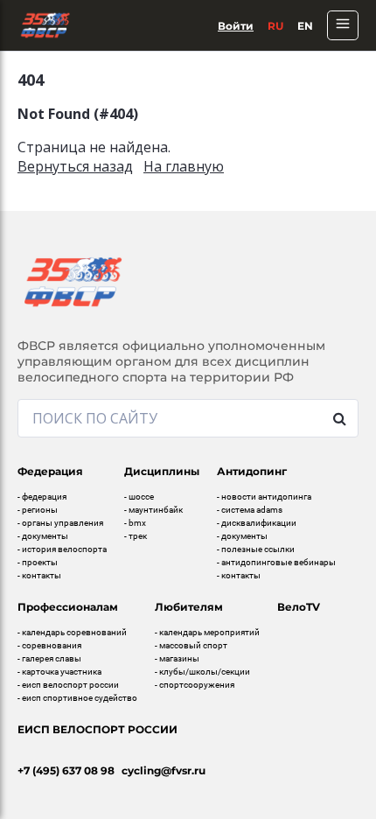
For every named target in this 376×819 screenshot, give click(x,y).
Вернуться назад (75, 166)
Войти (236, 25)
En (305, 25)
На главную (183, 166)
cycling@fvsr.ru (163, 770)
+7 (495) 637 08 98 (66, 770)
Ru (275, 25)
